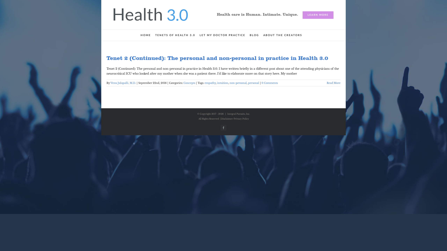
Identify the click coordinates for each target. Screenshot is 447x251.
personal (253, 83)
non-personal (238, 83)
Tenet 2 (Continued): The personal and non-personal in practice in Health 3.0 (217, 58)
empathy (210, 83)
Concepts (189, 83)
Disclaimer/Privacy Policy (235, 118)
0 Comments (270, 83)
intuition (222, 83)
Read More (333, 83)
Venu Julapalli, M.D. (123, 83)
